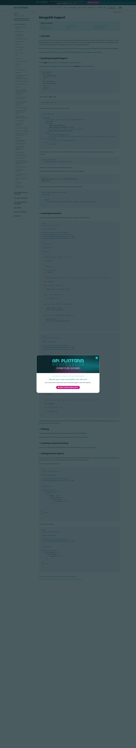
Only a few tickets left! (69, 387)
